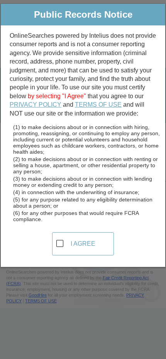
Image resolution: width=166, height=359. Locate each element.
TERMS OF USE (98, 104)
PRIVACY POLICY (35, 104)
